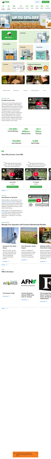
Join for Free (45, 1)
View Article (5, 296)
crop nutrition (12, 201)
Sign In (37, 1)
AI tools (3, 212)
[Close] (37, 453)
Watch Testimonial (12, 186)
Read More (5, 261)
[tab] (6, 90)
